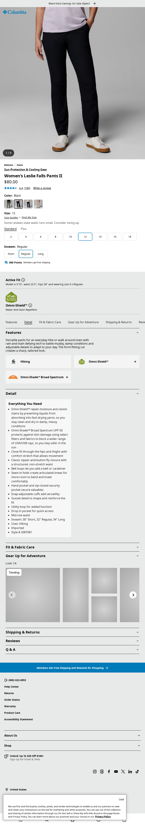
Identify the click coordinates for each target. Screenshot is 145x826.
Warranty (10, 706)
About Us (10, 735)
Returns (9, 693)
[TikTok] (137, 771)
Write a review (42, 188)
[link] (33, 595)
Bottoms (8, 165)
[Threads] (101, 771)
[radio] (8, 204)
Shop (7, 746)
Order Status (12, 699)
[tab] (10, 229)
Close (121, 799)
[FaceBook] (108, 771)
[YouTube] (116, 771)
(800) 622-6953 (17, 680)
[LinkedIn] (130, 771)
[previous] (12, 594)
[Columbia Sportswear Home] (14, 12)
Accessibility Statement (18, 719)
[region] (72, 83)
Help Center (11, 686)
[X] (123, 771)
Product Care (12, 712)
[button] (23, 279)
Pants (20, 165)
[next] (133, 594)
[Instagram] (94, 771)
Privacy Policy (103, 816)
